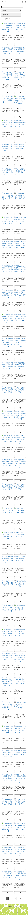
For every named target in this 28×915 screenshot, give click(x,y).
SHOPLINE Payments (16, 912)
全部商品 (6, 19)
